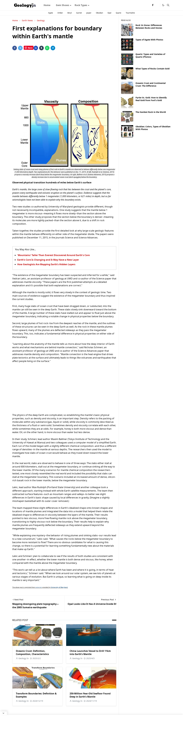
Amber (60, 13)
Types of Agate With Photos (149, 39)
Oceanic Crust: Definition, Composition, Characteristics (32, 652)
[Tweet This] (20, 48)
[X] (157, 5)
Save (30, 47)
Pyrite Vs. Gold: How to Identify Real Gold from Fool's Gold (151, 99)
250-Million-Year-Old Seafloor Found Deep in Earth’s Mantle (90, 695)
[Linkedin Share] (35, 48)
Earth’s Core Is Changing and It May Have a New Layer (48, 259)
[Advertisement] (64, 75)
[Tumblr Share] (41, 48)
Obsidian (99, 13)
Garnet (79, 13)
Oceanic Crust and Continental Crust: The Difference (151, 84)
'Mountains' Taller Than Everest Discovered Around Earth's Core (53, 255)
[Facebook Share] (14, 48)
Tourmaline (130, 13)
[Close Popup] (3, 713)
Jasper (88, 13)
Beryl (69, 13)
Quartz (118, 13)
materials (38, 587)
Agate (50, 13)
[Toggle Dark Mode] (163, 5)
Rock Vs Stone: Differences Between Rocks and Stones (149, 26)
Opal (109, 13)
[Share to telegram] (53, 48)
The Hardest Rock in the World (151, 112)
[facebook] (152, 5)
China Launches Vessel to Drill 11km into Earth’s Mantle (90, 652)
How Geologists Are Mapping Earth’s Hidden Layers (46, 264)
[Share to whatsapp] (47, 48)
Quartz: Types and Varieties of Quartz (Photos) (150, 55)
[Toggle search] (168, 5)
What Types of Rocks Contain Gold (153, 68)
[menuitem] (47, 5)
